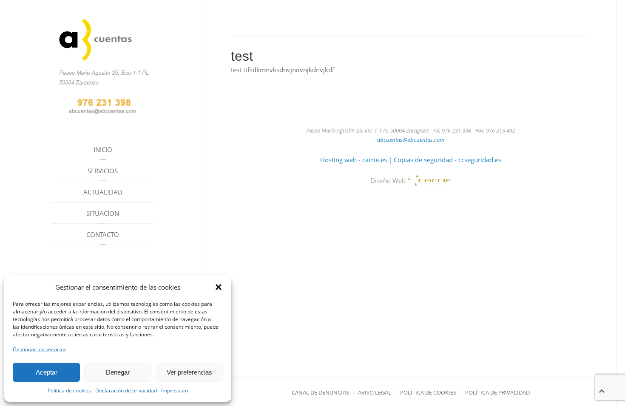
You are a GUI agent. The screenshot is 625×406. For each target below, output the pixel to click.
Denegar (118, 372)
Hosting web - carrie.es (353, 159)
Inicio (103, 149)
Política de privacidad (497, 392)
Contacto (102, 234)
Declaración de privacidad (126, 390)
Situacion (102, 213)
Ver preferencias (189, 372)
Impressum (174, 390)
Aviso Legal (374, 392)
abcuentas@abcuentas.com (410, 140)
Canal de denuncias (320, 392)
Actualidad (102, 192)
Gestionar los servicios (39, 349)
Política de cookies (69, 390)
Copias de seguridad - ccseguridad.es (447, 159)
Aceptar (46, 372)
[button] (218, 287)
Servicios (103, 170)
